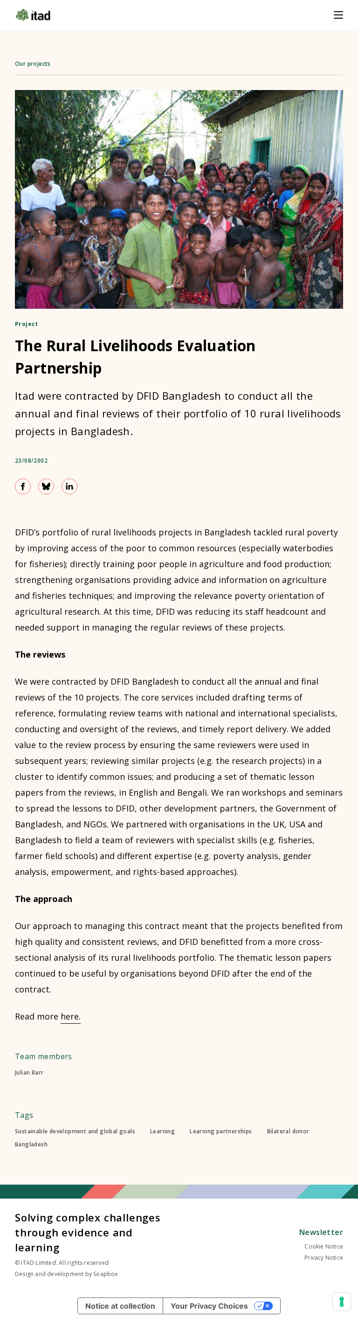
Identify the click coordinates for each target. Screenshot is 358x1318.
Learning (162, 1131)
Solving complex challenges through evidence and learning (88, 1232)
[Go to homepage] (33, 15)
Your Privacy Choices (209, 1306)
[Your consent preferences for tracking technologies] (342, 1302)
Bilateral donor (288, 1131)
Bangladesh (31, 1144)
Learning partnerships (221, 1131)
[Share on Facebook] (23, 486)
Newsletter (321, 1232)
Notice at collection (120, 1306)
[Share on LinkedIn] (69, 486)
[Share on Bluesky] (46, 486)
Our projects (33, 64)
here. (71, 1016)
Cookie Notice (323, 1246)
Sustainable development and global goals (75, 1131)
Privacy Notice (323, 1258)
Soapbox (105, 1274)
